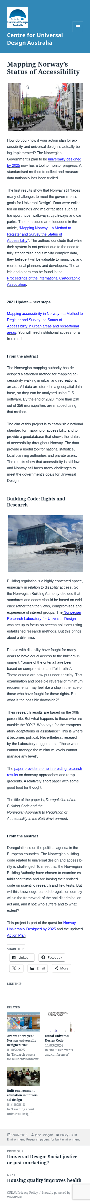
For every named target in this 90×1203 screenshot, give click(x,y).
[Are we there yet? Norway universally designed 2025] (23, 1022)
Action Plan (16, 935)
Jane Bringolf (44, 1135)
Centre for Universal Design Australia (35, 38)
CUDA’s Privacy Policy (22, 1192)
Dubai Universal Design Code (57, 1038)
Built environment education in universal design (22, 1095)
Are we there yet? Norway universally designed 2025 (21, 1040)
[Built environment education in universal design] (23, 1076)
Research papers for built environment (53, 1139)
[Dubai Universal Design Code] (61, 1022)
